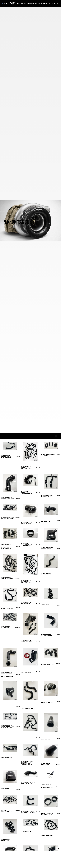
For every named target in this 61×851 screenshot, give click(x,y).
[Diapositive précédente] (24, 451)
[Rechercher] (52, 3)
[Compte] (54, 3)
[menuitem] (49, 3)
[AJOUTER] (15, 448)
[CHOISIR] (36, 459)
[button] (52, 436)
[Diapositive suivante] (36, 451)
